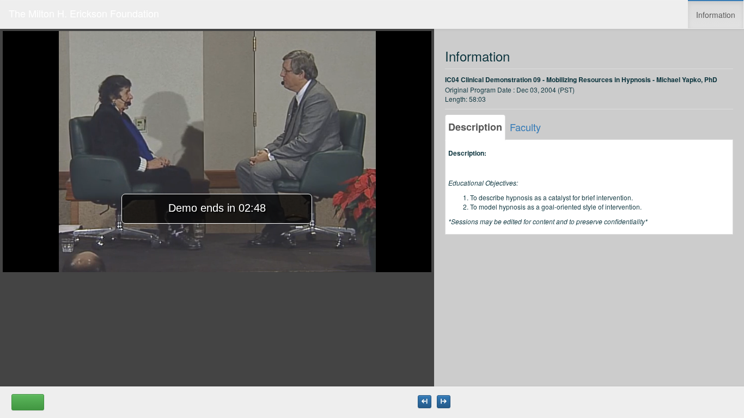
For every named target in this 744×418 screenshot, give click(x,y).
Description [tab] (475, 127)
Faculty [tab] (525, 127)
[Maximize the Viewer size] (424, 401)
